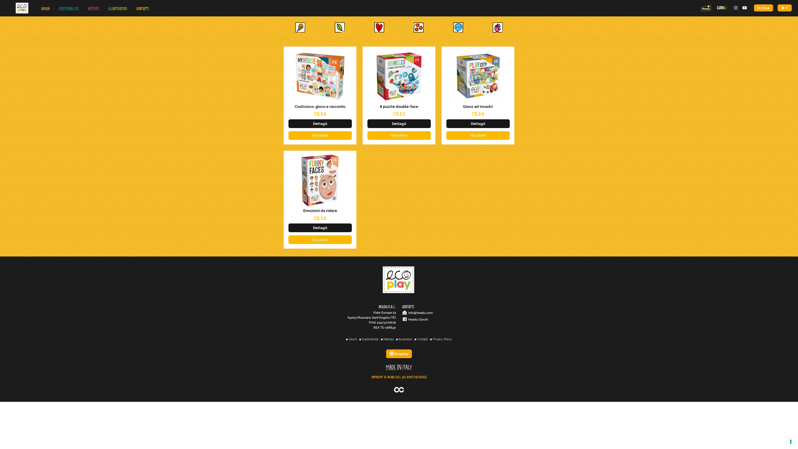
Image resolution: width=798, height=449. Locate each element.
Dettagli (320, 124)
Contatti (422, 339)
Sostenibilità (369, 339)
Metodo (388, 339)
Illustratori (405, 339)
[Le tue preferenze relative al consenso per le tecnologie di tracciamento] (791, 442)
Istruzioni (320, 135)
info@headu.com (420, 313)
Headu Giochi (417, 319)
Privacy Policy (442, 339)
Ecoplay (401, 354)
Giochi (352, 339)
